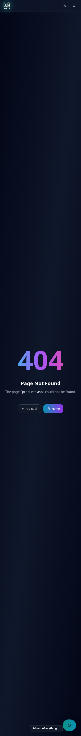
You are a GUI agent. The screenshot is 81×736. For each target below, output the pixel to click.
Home (56, 409)
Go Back (31, 409)
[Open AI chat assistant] (69, 725)
